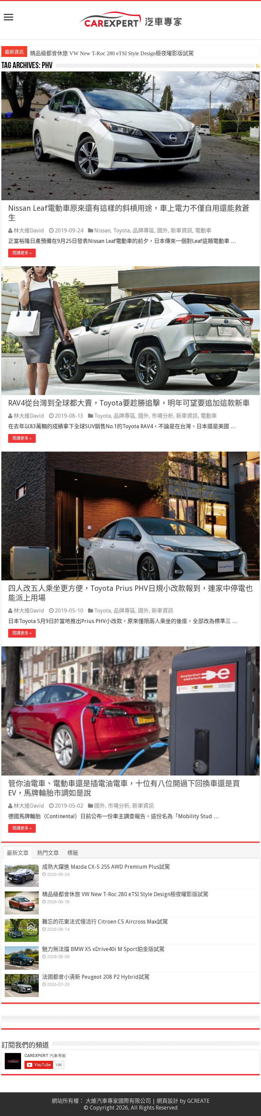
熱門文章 (48, 853)
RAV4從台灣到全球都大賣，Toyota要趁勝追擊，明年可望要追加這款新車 (129, 403)
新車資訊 (181, 230)
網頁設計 (167, 1101)
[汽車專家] (130, 18)
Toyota (121, 230)
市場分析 (162, 416)
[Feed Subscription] (258, 66)
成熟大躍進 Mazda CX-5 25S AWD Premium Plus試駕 (106, 867)
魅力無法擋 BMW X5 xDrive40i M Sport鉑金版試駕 (103, 949)
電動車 (203, 230)
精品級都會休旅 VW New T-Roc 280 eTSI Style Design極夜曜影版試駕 (125, 894)
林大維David (29, 230)
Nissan (102, 230)
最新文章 (18, 853)
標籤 (72, 853)
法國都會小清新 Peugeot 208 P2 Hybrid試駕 (96, 977)
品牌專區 (143, 230)
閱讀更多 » (22, 253)
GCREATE (198, 1101)
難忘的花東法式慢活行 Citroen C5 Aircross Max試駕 (90, 53)
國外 (162, 230)
